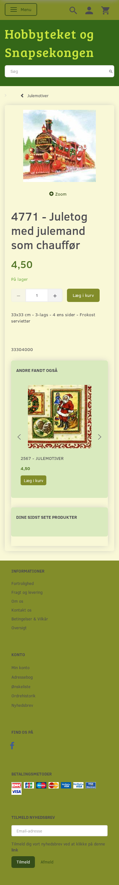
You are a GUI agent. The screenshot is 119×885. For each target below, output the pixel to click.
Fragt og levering (27, 592)
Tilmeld (23, 862)
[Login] (89, 10)
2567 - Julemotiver (42, 458)
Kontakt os (21, 609)
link (14, 850)
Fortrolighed (22, 583)
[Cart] (105, 10)
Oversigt (19, 627)
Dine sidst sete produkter (46, 517)
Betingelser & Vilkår (29, 618)
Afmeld (47, 862)
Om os (17, 601)
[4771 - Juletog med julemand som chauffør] (59, 146)
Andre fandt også (36, 370)
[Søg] (111, 71)
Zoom (61, 194)
